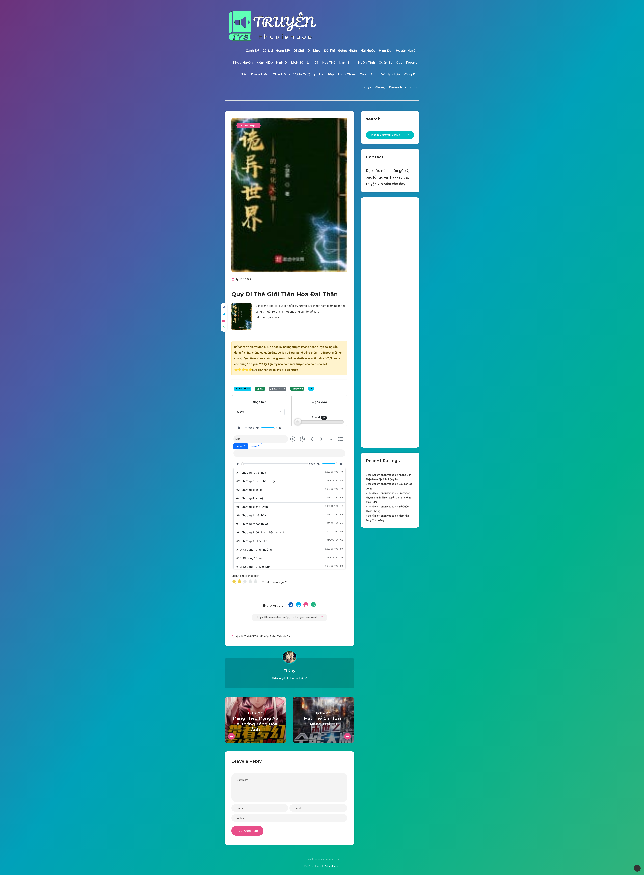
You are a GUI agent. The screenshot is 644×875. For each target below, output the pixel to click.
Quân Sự (386, 62)
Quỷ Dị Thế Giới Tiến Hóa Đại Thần (256, 636)
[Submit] (409, 135)
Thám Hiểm (260, 74)
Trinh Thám (346, 74)
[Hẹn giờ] (302, 439)
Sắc (244, 74)
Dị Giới (298, 51)
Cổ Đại (267, 51)
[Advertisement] (390, 322)
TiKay (289, 670)
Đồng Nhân (347, 51)
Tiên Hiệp (326, 74)
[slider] (245, 427)
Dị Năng (314, 51)
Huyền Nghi (248, 125)
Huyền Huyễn (407, 51)
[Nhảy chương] (293, 439)
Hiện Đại (385, 51)
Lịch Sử (297, 62)
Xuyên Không (375, 87)
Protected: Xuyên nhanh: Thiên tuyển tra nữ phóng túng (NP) (388, 498)
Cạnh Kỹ (252, 51)
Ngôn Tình (366, 62)
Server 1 (241, 446)
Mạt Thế (328, 62)
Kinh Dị (282, 62)
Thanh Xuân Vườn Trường (294, 74)
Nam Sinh (347, 62)
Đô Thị (329, 51)
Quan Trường (407, 62)
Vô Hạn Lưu (390, 74)
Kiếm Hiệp (264, 62)
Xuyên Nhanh (400, 87)
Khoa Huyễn (243, 62)
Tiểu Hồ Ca (283, 636)
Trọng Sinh (369, 74)
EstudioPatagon (332, 866)
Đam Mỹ (283, 51)
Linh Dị (312, 62)
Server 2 (255, 446)
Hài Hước (367, 51)
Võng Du (411, 74)
